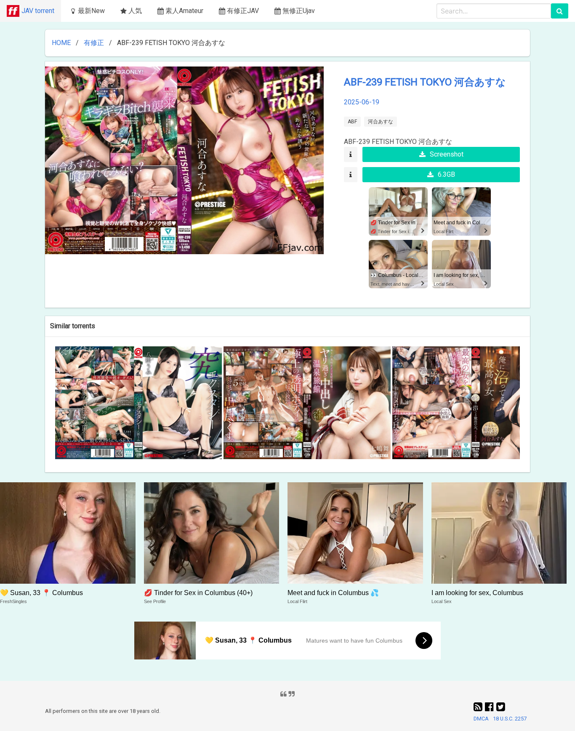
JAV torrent (37, 11)
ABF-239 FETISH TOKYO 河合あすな (425, 82)
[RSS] (479, 707)
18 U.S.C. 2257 (510, 718)
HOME (61, 43)
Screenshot (446, 154)
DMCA (481, 718)
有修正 (94, 43)
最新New (91, 11)
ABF (352, 122)
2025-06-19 (361, 102)
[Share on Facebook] (490, 707)
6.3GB (446, 174)
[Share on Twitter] (500, 707)
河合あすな (380, 122)
